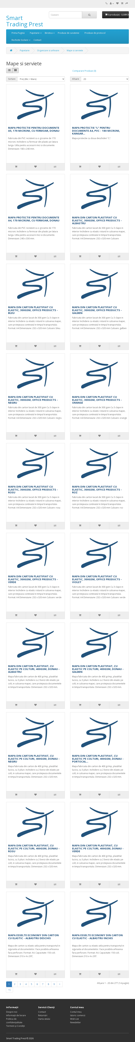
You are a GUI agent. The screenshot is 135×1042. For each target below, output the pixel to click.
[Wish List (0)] (117, 3)
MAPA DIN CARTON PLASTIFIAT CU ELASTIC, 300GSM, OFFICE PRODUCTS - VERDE (33, 579)
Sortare (11, 78)
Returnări (42, 1015)
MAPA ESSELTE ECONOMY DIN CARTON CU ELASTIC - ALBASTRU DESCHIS (33, 936)
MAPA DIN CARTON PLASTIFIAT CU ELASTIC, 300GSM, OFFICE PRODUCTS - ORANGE (97, 399)
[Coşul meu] (122, 3)
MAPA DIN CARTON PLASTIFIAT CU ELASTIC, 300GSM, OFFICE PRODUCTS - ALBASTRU (97, 220)
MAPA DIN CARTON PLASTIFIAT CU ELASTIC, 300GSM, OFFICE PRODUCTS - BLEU (33, 310)
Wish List (74, 1018)
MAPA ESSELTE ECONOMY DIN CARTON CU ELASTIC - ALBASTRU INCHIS (97, 936)
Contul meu (76, 1011)
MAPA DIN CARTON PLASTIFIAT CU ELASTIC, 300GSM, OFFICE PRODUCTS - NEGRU (33, 399)
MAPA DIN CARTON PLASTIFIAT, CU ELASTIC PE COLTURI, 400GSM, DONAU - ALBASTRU (34, 668)
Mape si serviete (75, 50)
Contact (37, 39)
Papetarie (35, 32)
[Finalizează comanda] (127, 3)
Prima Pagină (18, 32)
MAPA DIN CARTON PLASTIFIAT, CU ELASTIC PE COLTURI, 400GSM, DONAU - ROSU (34, 848)
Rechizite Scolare (20, 39)
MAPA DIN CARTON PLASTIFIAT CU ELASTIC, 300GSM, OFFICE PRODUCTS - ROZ (97, 489)
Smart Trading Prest (24, 21)
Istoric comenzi (77, 1015)
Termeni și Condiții (15, 1025)
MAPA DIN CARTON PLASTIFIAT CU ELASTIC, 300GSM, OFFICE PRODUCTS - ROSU (33, 489)
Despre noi (11, 1011)
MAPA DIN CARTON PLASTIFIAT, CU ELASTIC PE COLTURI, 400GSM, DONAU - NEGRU (34, 758)
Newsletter (75, 1022)
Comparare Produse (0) (84, 70)
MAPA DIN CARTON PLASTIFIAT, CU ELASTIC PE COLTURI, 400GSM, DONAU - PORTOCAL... (98, 758)
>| (9, 989)
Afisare (75, 78)
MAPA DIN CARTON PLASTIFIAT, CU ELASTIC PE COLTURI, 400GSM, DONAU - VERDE (98, 848)
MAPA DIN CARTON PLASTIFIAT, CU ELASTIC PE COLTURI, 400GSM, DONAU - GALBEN (98, 668)
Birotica (49, 32)
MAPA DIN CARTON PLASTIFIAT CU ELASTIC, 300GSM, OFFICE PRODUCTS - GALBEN (97, 310)
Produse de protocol (95, 32)
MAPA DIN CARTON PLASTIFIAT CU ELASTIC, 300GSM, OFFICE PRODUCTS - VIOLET (97, 579)
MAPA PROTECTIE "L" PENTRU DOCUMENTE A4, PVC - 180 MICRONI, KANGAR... (96, 130)
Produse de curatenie (68, 32)
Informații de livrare (16, 1015)
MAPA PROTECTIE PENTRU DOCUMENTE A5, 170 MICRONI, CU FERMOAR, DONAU (33, 129)
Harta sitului (44, 1018)
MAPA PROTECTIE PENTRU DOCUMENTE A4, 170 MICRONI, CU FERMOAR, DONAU (33, 219)
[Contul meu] (112, 3)
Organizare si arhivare (48, 50)
